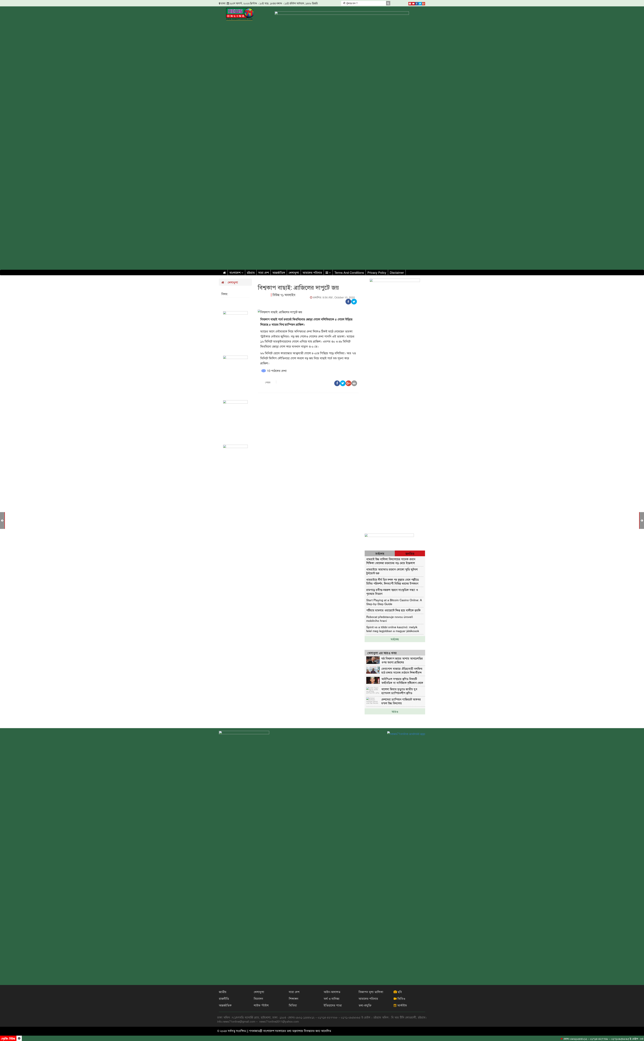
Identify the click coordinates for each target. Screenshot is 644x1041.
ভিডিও (401, 998)
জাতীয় (222, 992)
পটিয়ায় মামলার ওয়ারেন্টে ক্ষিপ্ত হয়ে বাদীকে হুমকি (393, 610)
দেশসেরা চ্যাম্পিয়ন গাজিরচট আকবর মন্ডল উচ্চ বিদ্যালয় (401, 701)
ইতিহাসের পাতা (333, 1005)
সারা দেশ (263, 272)
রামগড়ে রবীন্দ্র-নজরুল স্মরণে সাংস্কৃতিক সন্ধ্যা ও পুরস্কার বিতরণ (392, 591)
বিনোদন (258, 998)
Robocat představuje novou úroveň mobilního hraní (389, 618)
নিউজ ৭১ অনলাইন (284, 295)
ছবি (399, 992)
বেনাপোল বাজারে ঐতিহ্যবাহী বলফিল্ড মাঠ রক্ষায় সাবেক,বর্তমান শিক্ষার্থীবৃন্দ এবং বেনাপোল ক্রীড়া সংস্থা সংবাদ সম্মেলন (401, 670)
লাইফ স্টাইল (261, 1005)
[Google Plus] (423, 3)
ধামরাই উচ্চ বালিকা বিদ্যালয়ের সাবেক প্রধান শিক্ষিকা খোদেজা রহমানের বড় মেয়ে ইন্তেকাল (390, 561)
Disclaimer (397, 272)
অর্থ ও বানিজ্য (331, 998)
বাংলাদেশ (235, 272)
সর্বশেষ (395, 639)
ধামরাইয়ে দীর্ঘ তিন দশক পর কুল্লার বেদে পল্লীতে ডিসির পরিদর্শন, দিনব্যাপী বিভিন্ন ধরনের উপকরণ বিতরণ (392, 581)
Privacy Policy (376, 272)
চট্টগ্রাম (251, 272)
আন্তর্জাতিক (278, 272)
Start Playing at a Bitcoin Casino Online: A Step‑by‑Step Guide (394, 602)
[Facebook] (416, 3)
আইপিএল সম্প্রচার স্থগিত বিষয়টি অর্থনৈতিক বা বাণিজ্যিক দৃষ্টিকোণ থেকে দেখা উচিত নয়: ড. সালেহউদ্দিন (402, 680)
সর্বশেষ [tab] (379, 553)
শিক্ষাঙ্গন (293, 998)
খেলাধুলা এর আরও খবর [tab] (382, 652)
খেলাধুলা (294, 272)
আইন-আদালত (332, 992)
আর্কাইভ (401, 1005)
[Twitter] (420, 3)
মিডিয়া (293, 1005)
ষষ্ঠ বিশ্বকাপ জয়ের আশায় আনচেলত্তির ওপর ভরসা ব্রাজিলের (402, 660)
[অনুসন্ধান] (388, 3)
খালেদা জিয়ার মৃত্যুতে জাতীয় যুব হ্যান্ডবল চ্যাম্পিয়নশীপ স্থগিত (399, 691)
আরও (395, 711)
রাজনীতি (224, 998)
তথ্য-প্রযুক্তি (365, 1005)
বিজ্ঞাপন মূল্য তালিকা (371, 992)
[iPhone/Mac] (410, 3)
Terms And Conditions (349, 272)
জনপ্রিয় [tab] (410, 553)
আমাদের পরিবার (312, 272)
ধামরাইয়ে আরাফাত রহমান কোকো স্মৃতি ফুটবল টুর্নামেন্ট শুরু (392, 571)
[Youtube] (413, 3)
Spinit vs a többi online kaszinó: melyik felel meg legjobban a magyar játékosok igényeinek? (392, 629)
